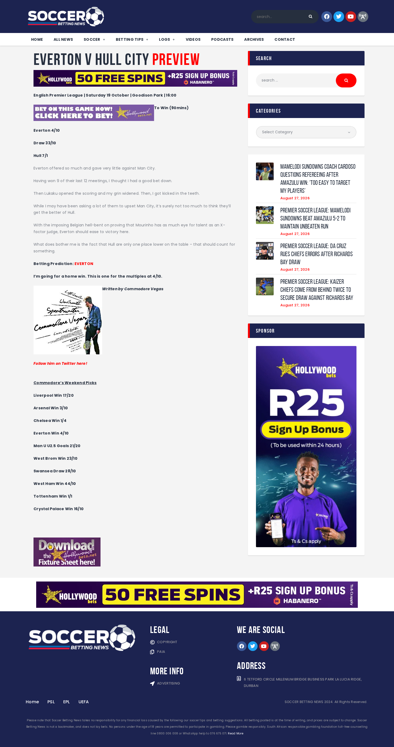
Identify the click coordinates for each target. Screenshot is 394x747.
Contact (284, 39)
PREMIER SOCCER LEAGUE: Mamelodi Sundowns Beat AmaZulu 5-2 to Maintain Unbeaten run (315, 218)
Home (37, 39)
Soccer (92, 39)
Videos (193, 39)
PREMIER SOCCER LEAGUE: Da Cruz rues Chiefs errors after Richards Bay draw (316, 254)
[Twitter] (338, 16)
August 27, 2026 (295, 198)
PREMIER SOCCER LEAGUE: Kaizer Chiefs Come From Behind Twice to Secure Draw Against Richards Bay (316, 289)
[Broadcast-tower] (363, 16)
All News (63, 39)
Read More (235, 733)
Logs (164, 39)
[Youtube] (350, 16)
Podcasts (222, 39)
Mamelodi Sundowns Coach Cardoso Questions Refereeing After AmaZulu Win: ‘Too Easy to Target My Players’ (317, 178)
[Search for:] (306, 80)
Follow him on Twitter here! (60, 363)
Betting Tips (129, 39)
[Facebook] (326, 16)
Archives (254, 39)
